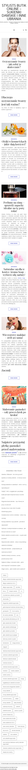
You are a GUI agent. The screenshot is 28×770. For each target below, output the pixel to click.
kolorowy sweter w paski (9, 639)
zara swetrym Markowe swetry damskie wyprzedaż (13, 743)
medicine (5, 670)
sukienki (18, 706)
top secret (5, 730)
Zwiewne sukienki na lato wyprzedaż (12, 748)
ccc (21, 591)
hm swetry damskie (8, 615)
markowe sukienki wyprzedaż (10, 655)
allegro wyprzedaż (7, 587)
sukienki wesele (7, 710)
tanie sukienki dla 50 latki (9, 718)
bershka (18, 587)
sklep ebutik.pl (17, 702)
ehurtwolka (6, 599)
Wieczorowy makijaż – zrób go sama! (14, 336)
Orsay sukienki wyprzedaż (9, 694)
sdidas (17, 698)
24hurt (4, 575)
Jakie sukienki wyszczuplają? (10, 635)
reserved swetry (7, 698)
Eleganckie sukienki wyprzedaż (11, 603)
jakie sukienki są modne (9, 631)
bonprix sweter (13, 591)
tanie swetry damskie (8, 726)
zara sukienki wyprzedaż (9, 738)
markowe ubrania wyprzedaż (10, 667)
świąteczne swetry (8, 752)
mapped (5, 647)
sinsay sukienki (6, 702)
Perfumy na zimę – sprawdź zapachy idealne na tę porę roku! (14, 207)
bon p (4, 591)
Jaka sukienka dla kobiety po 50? (11, 619)
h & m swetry (15, 611)
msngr (22, 678)
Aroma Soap (21, 278)
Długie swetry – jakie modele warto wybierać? (13, 569)
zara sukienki (13, 734)
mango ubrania (16, 643)
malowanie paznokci (11, 452)
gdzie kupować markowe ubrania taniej (13, 607)
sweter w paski (18, 710)
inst (17, 615)
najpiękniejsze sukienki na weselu (11, 682)
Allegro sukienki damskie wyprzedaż (12, 579)
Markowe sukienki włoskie (9, 659)
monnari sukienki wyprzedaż (10, 678)
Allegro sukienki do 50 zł (9, 583)
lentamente (6, 643)
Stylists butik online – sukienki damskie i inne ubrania (14, 12)
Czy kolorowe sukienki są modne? (11, 595)
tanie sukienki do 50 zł (8, 722)
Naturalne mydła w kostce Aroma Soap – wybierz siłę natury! (14, 271)
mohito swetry (6, 674)
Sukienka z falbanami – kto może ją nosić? (11, 474)
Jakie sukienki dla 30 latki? (9, 623)
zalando (5, 734)
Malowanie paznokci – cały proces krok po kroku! (14, 412)
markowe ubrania (7, 663)
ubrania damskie (16, 730)
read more (14, 115)
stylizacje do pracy (7, 706)
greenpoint (6, 611)
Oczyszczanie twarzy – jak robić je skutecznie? (14, 64)
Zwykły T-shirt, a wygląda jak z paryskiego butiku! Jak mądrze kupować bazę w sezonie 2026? (12, 495)
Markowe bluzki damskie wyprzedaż (12, 651)
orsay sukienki (6, 690)
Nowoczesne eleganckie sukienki (11, 686)
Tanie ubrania (20, 726)
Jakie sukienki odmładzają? (9, 627)
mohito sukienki (15, 670)
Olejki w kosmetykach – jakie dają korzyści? (14, 143)
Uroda (14, 59)
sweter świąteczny (8, 714)
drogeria (14, 139)
